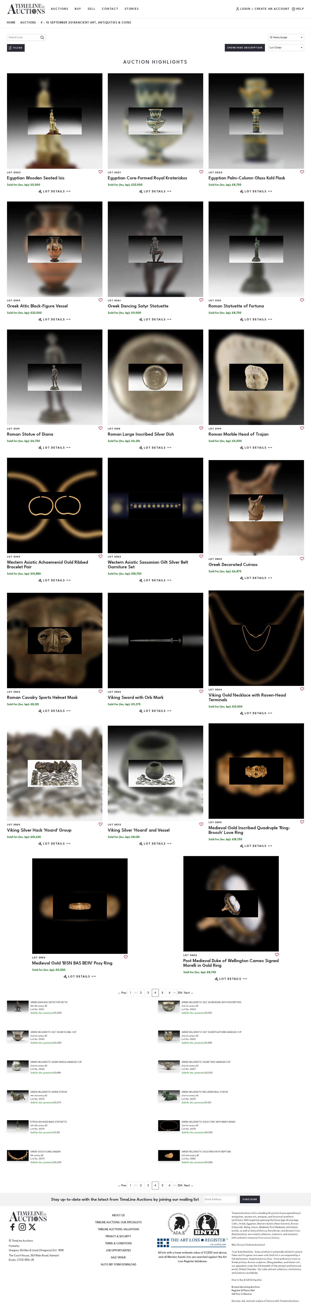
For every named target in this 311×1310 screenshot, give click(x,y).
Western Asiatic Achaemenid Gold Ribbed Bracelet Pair (47, 564)
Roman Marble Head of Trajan (239, 434)
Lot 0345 (13, 557)
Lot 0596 (38, 957)
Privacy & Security (118, 1236)
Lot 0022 (215, 172)
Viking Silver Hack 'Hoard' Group (39, 830)
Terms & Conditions (118, 1243)
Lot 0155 (114, 428)
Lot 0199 (215, 428)
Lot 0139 (13, 428)
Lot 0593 (215, 822)
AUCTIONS (59, 8)
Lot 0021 (114, 172)
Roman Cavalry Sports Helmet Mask (42, 697)
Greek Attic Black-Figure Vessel (37, 306)
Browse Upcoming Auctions (246, 1287)
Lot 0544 (215, 689)
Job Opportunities (118, 1250)
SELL (92, 8)
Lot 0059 (13, 300)
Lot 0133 (215, 300)
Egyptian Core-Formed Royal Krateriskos (147, 178)
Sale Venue (118, 1257)
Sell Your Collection (242, 1294)
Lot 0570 (114, 824)
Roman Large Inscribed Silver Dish (141, 434)
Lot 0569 (13, 824)
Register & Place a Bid (243, 1290)
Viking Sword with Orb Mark (136, 697)
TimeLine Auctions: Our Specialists (118, 1222)
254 (180, 992)
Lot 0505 (114, 692)
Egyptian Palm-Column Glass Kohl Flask (247, 178)
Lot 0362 (114, 557)
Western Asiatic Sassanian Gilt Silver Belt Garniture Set (148, 564)
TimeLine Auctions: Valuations (118, 1229)
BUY (78, 8)
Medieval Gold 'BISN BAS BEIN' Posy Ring (72, 963)
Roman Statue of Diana (30, 434)
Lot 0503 (13, 692)
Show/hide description (244, 47)
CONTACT (110, 8)
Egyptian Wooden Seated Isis (35, 178)
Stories (132, 8)
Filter (17, 48)
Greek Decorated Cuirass (233, 564)
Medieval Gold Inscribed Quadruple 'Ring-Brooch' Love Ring (249, 830)
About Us (118, 1215)
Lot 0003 (14, 172)
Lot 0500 (215, 559)
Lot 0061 (114, 300)
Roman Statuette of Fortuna (236, 306)
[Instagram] (22, 1226)
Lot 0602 (190, 955)
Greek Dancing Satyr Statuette (138, 306)
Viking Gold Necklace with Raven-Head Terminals (247, 697)
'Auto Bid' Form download (118, 1264)
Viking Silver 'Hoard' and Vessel (139, 830)
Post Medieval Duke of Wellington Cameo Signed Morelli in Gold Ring (231, 963)
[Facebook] (12, 1226)
